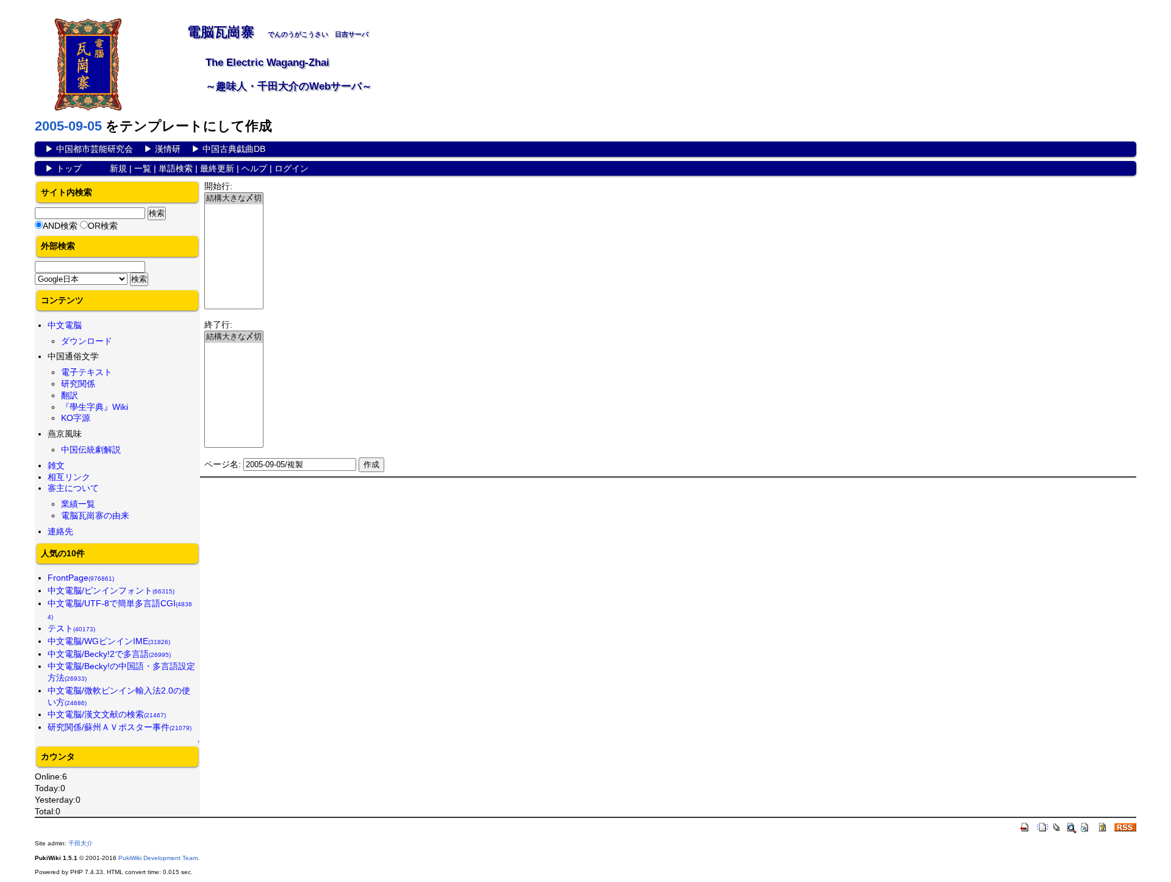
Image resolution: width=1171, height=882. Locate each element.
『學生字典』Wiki (94, 407)
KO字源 (75, 418)
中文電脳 (65, 325)
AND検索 (60, 226)
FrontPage (81, 578)
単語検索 (176, 168)
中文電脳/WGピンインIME (109, 641)
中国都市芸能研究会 (94, 149)
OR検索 (103, 226)
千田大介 (80, 843)
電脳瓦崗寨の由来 (95, 515)
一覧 (142, 168)
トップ (69, 168)
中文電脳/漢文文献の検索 (107, 714)
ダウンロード (86, 341)
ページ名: (222, 464)
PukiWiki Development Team (158, 858)
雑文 (56, 465)
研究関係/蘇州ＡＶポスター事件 (120, 727)
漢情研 (168, 149)
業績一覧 (78, 504)
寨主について (73, 488)
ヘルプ (254, 168)
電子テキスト (86, 372)
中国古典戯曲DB (233, 149)
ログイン (291, 168)
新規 (118, 168)
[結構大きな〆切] (234, 198)
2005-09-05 (68, 126)
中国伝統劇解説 (91, 449)
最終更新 (217, 168)
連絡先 (60, 531)
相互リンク (69, 477)
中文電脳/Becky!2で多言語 (109, 654)
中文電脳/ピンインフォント (111, 590)
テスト (71, 628)
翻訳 (69, 395)
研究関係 (78, 384)
